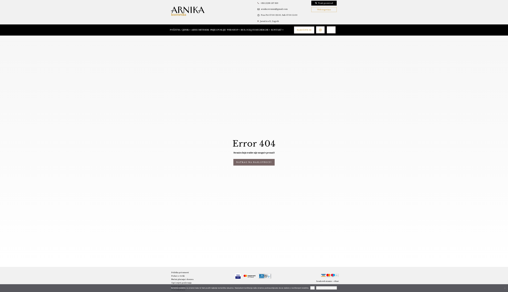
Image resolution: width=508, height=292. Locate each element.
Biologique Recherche (255, 30)
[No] (504, 288)
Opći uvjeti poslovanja (181, 283)
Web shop (232, 30)
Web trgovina (324, 9)
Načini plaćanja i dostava (182, 279)
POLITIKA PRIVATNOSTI (326, 288)
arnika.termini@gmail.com (274, 9)
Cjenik (185, 30)
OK (312, 288)
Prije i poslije (218, 30)
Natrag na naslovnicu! (254, 162)
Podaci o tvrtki (178, 276)
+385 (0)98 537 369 (269, 3)
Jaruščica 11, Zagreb (269, 21)
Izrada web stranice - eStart (327, 281)
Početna (175, 30)
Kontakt (276, 30)
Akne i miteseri (200, 30)
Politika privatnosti (180, 273)
